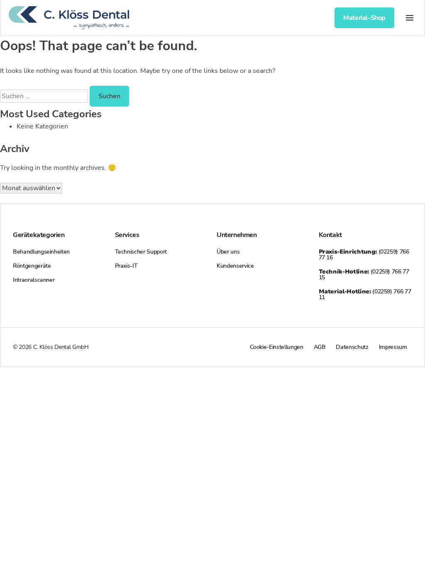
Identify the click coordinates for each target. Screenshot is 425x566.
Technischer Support (141, 252)
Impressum (393, 347)
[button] (409, 17)
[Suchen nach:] (45, 96)
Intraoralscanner (33, 280)
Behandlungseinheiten (41, 252)
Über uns (228, 252)
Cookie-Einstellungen (276, 347)
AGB (320, 347)
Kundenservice (235, 266)
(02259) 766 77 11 (365, 294)
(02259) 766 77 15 (364, 274)
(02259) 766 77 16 (364, 254)
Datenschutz (352, 347)
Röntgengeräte (32, 266)
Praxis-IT (126, 266)
